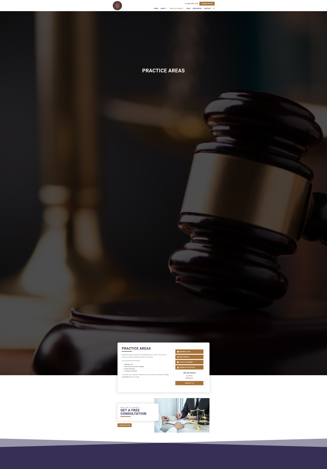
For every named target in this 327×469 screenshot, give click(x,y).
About (163, 8)
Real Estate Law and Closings (134, 367)
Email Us (190, 378)
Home (156, 8)
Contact (207, 8)
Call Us (190, 376)
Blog (189, 8)
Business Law (128, 364)
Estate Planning (129, 369)
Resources (197, 8)
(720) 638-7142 (192, 3)
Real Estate (184, 357)
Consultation (124, 425)
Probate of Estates (130, 371)
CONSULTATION (207, 3)
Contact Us (189, 383)
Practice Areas (176, 8)
